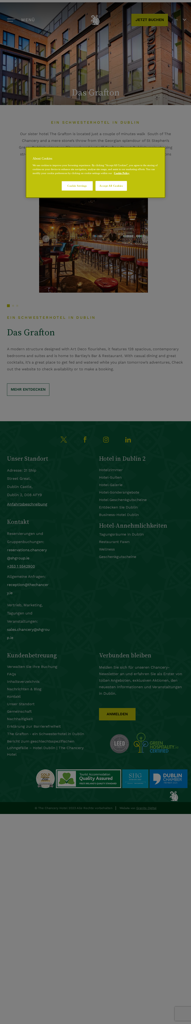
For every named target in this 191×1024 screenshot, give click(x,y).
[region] (95, 172)
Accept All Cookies (111, 185)
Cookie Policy (122, 173)
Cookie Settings (77, 185)
